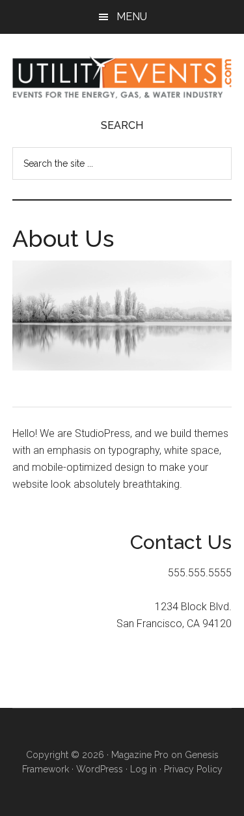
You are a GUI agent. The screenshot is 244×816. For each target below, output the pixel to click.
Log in (143, 769)
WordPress (99, 769)
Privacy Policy (193, 769)
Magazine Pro (140, 755)
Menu (131, 16)
